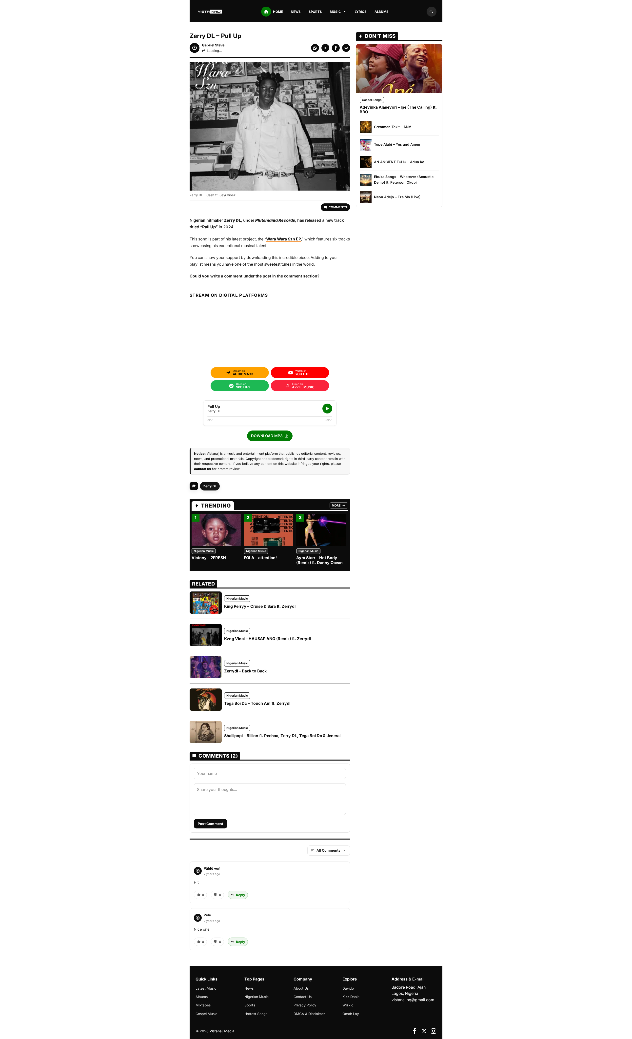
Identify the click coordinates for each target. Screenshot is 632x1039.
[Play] (327, 408)
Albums (382, 12)
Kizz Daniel (351, 997)
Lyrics (361, 12)
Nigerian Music (204, 551)
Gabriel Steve (213, 45)
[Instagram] (433, 1031)
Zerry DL (210, 486)
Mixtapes (203, 1005)
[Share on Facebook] (336, 48)
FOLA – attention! (260, 557)
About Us (301, 988)
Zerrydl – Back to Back (245, 670)
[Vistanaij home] (210, 12)
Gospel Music (206, 1014)
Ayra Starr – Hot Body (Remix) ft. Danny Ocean (319, 560)
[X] (424, 1031)
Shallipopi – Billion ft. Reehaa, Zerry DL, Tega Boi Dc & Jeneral (282, 735)
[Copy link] (346, 48)
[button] (270, 436)
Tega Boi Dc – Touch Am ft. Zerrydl (257, 703)
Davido (348, 988)
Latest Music (206, 988)
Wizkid (348, 1005)
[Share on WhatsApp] (315, 48)
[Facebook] (415, 1031)
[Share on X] (325, 48)
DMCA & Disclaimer (309, 1014)
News (296, 12)
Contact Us (303, 997)
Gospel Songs (372, 100)
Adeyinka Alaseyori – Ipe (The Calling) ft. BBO (398, 109)
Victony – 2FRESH (209, 557)
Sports (315, 12)
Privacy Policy (305, 1005)
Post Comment (210, 824)
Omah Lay (350, 1014)
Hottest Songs (255, 1014)
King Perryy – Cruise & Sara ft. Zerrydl (260, 606)
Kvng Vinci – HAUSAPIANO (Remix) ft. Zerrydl (267, 638)
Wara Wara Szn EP (283, 238)
